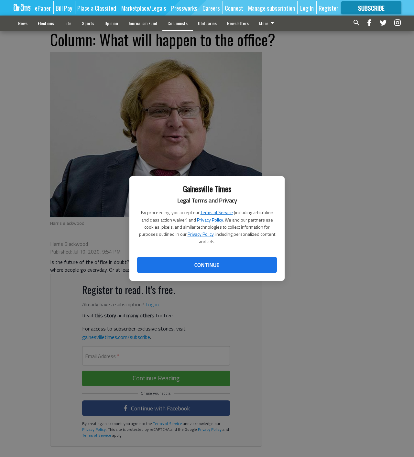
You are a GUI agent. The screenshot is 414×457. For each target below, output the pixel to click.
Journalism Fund (142, 23)
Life (67, 23)
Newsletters (238, 23)
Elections (46, 23)
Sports (88, 23)
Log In (307, 8)
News (22, 23)
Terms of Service (217, 212)
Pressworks (184, 8)
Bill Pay (64, 8)
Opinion (111, 23)
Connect (234, 8)
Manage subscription (271, 8)
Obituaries (207, 23)
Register (328, 8)
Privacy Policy (210, 219)
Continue (206, 265)
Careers (211, 8)
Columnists (178, 23)
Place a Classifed (96, 8)
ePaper (43, 8)
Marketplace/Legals (143, 8)
